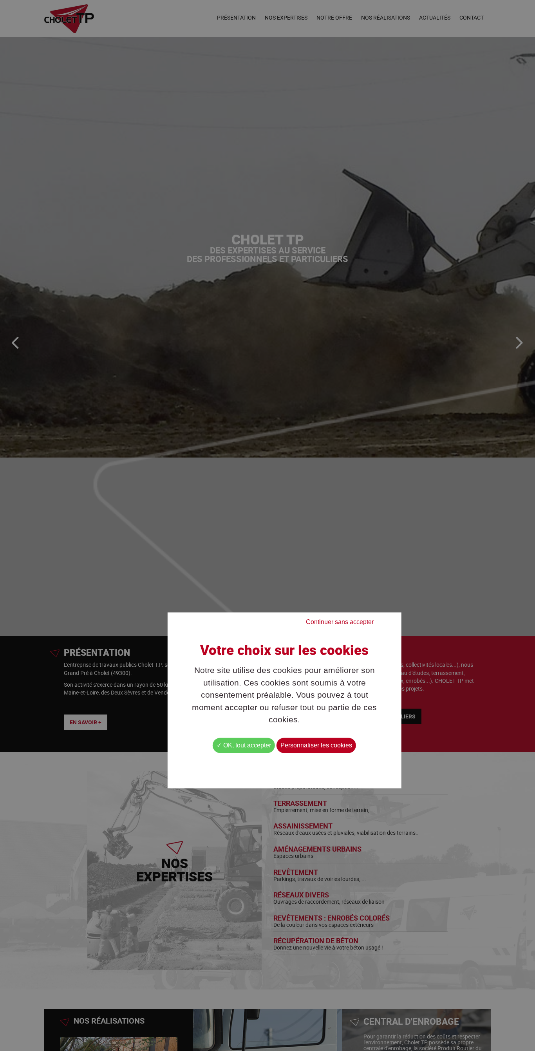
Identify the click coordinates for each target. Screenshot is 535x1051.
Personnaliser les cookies (316, 745)
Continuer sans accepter (340, 622)
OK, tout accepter (246, 745)
